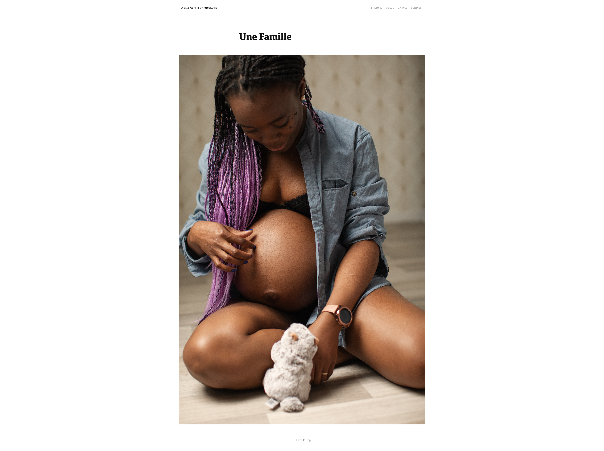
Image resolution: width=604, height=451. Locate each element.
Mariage (402, 7)
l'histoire (376, 7)
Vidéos (390, 7)
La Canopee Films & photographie (199, 7)
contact (416, 7)
